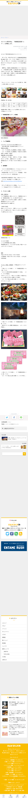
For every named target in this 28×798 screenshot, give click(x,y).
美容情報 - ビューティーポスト (14, 767)
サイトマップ (15, 754)
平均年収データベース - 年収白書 (14, 786)
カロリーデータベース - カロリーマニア (14, 785)
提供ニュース (5, 648)
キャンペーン (5, 631)
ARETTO (6, 651)
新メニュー (5, 640)
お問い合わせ (6, 752)
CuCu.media (6, 654)
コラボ (4, 634)
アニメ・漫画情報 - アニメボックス (14, 759)
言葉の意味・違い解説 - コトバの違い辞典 (14, 790)
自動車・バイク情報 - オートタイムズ (14, 774)
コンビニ (17, 424)
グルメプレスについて (15, 749)
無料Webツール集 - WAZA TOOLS (14, 788)
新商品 (4, 637)
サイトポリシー (21, 750)
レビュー (4, 623)
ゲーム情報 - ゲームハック (14, 763)
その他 (4, 656)
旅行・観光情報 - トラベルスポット (14, 772)
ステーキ (8, 424)
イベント (4, 628)
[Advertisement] (14, 21)
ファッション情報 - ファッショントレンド (14, 765)
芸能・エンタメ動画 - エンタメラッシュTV (14, 779)
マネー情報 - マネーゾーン (14, 770)
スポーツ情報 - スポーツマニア (14, 769)
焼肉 (12, 424)
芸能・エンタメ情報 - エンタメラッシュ (14, 761)
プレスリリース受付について (19, 752)
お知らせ (4, 659)
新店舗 (4, 643)
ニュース (4, 646)
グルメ (9, 422)
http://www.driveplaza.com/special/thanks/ (12, 181)
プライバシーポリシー (9, 750)
